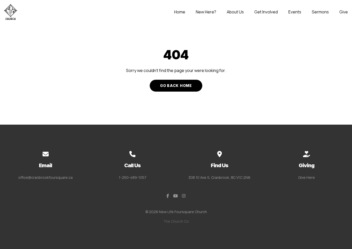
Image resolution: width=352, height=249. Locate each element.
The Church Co (176, 221)
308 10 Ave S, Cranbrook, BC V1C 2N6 (219, 177)
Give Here (306, 177)
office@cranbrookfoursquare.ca (45, 177)
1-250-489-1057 (132, 177)
